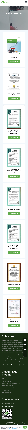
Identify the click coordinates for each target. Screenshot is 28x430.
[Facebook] (25, 340)
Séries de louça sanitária (8, 388)
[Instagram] (23, 365)
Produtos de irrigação (7, 385)
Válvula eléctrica (6, 392)
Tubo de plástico (6, 381)
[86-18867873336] (3, 403)
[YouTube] (25, 349)
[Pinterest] (19, 365)
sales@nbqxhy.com (10, 406)
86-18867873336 (9, 403)
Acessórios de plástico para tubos (11, 383)
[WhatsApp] (25, 354)
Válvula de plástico (7, 379)
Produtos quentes (6, 390)
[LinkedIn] (25, 344)
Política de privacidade (13, 428)
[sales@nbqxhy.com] (3, 406)
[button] (26, 2)
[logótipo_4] (5, 2)
